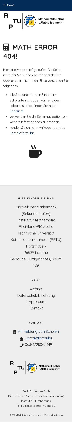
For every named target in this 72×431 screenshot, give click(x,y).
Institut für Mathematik (36, 401)
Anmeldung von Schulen (38, 331)
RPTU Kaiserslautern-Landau (36, 405)
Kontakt (36, 308)
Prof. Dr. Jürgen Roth (36, 391)
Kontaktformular (22, 133)
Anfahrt (36, 289)
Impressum (36, 301)
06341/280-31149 (38, 344)
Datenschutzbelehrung (36, 295)
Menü (11, 5)
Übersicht (17, 111)
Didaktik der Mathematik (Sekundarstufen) (36, 396)
